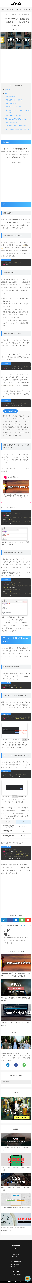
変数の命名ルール (11, 103)
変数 (6, 93)
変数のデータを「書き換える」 (15, 115)
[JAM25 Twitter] (8, 1065)
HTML (16, 1248)
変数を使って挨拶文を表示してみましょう (17, 119)
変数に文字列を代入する (13, 122)
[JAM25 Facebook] (16, 1065)
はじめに (7, 90)
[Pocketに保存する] (28, 920)
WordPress (16, 1257)
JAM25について (16, 1264)
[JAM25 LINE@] (24, 1065)
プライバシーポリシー (16, 1267)
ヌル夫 (23, 925)
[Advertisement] (16, 65)
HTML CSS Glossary (16, 1274)
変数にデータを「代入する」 (14, 106)
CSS (16, 1251)
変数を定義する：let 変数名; (14, 100)
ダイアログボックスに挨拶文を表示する (17, 129)
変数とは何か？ (10, 96)
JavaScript (16, 1254)
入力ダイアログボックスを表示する (16, 126)
